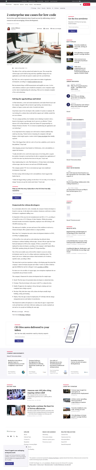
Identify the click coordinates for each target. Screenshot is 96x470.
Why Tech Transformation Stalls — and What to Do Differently (79, 87)
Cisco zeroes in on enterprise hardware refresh (81, 60)
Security (43, 8)
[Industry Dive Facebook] (10, 436)
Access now (9, 463)
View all (68, 111)
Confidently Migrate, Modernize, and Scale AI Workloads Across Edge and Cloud (78, 250)
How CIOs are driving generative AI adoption (78, 97)
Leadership (62, 8)
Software (56, 8)
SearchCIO (47, 1)
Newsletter (26, 442)
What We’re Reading (29, 449)
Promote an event (75, 220)
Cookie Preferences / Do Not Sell (62, 464)
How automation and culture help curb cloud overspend (80, 105)
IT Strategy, (21, 314)
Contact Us (27, 439)
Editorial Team (27, 437)
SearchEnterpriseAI (53, 1)
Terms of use (40, 464)
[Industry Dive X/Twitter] (13, 436)
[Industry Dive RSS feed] (16, 436)
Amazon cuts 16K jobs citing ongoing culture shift (39, 391)
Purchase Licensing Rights (30, 444)
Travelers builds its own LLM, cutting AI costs (80, 46)
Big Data (49, 8)
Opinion (22, 4)
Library (26, 4)
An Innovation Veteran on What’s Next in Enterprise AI (77, 190)
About (25, 434)
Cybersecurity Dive (31, 1)
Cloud (39, 8)
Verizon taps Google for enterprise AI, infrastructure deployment (80, 391)
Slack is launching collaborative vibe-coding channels (78, 182)
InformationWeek (40, 1)
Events (31, 4)
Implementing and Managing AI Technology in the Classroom (76, 232)
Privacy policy (32, 464)
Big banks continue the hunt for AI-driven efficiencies (40, 407)
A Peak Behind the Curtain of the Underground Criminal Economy (77, 241)
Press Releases (37, 4)
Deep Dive (16, 4)
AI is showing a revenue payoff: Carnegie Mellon (81, 53)
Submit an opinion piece (49, 439)
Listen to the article (21, 68)
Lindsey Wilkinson (15, 28)
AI (52, 8)
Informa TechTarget (54, 458)
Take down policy (48, 464)
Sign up (87, 4)
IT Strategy (33, 8)
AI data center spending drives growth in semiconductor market (79, 400)
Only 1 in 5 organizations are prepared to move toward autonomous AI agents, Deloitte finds (81, 70)
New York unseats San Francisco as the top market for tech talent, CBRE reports (78, 174)
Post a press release (76, 159)
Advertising (45, 434)
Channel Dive (24, 1)
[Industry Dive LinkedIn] (8, 436)
